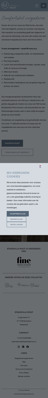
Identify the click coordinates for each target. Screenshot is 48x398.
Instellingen (16, 224)
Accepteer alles (17, 214)
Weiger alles (16, 219)
